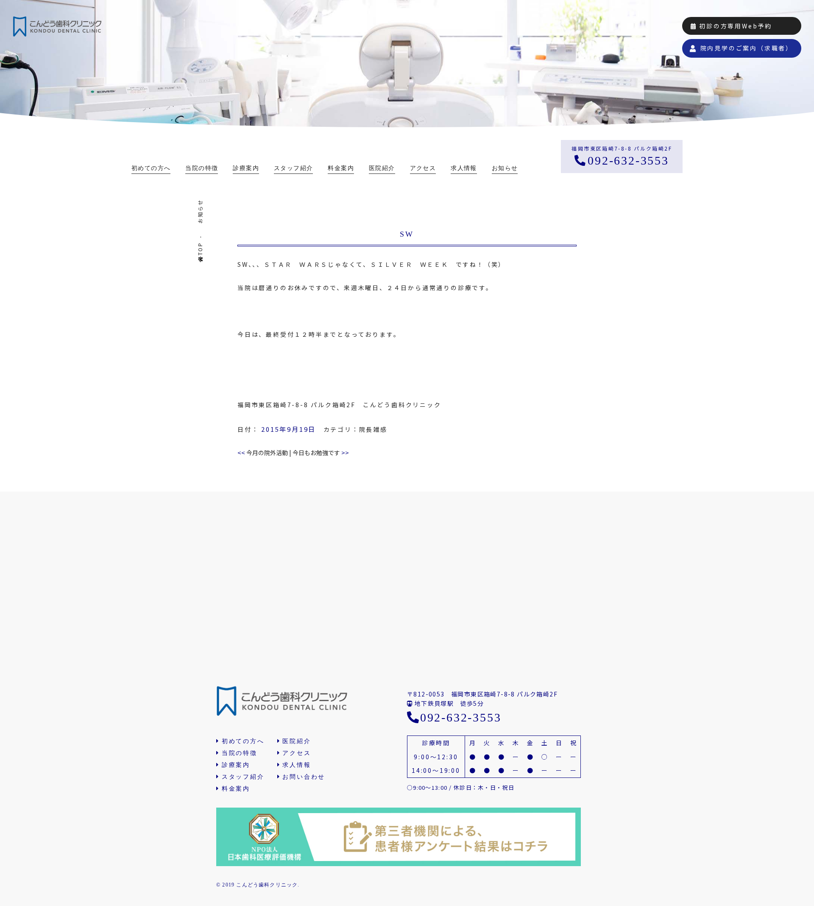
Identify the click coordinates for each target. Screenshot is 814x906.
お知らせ (505, 168)
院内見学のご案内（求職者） (746, 48)
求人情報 (464, 168)
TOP (200, 248)
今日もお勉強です (321, 452)
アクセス (423, 168)
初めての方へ (150, 168)
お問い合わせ (303, 777)
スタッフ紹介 (293, 168)
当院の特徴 (201, 168)
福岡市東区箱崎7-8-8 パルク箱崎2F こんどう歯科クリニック (339, 404)
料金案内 (341, 168)
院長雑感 (373, 429)
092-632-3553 (628, 160)
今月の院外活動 (262, 452)
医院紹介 (382, 168)
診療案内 (246, 168)
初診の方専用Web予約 (734, 26)
